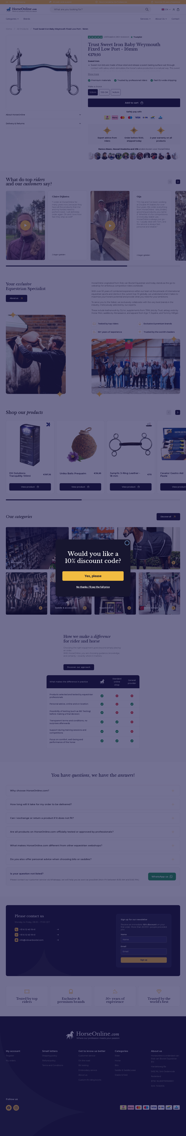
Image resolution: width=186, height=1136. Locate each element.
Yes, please (93, 576)
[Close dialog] (127, 543)
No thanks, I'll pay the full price (93, 587)
